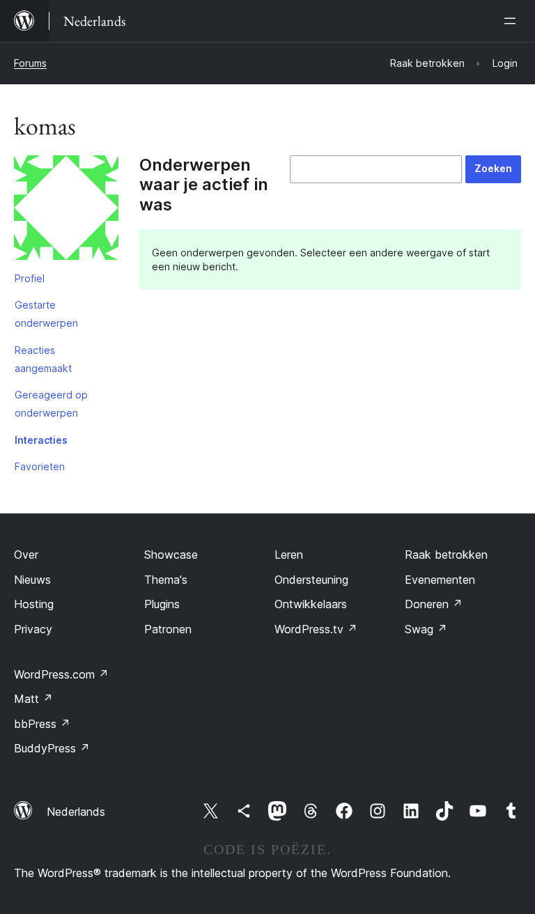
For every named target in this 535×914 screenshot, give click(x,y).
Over (26, 554)
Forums (30, 63)
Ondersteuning (311, 580)
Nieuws (32, 580)
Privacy (33, 629)
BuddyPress (52, 748)
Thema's (165, 580)
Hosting (34, 604)
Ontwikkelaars (310, 604)
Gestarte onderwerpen (46, 314)
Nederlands (76, 812)
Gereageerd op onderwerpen (51, 404)
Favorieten (40, 466)
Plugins (162, 604)
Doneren (434, 604)
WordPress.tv (315, 629)
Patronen (168, 629)
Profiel (30, 278)
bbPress (42, 724)
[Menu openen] (512, 21)
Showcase (171, 554)
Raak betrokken (446, 554)
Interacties (41, 440)
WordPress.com (61, 674)
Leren (288, 554)
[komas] (66, 210)
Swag (426, 629)
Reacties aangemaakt (43, 359)
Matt (33, 699)
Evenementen (440, 580)
